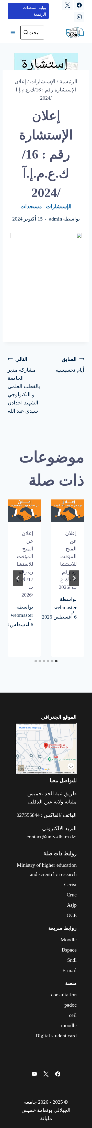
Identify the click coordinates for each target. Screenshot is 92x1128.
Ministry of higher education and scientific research (47, 869)
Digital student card (56, 1035)
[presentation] (67, 510)
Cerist (70, 884)
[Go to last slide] (74, 578)
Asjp (72, 905)
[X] (67, 5)
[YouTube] (34, 1074)
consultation (64, 994)
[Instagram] (79, 17)
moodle (69, 1025)
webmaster (65, 607)
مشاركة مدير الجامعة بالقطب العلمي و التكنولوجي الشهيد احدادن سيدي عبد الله (24, 385)
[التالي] (18, 578)
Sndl (72, 960)
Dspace (69, 950)
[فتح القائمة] (13, 32)
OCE (72, 915)
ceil (73, 1015)
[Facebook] (79, 5)
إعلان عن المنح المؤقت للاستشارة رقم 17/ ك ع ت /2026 (25, 564)
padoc (70, 1005)
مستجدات (31, 206)
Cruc (72, 894)
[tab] (56, 661)
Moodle (69, 939)
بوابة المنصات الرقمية (34, 10)
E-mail (69, 970)
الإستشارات (59, 206)
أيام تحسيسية (69, 364)
